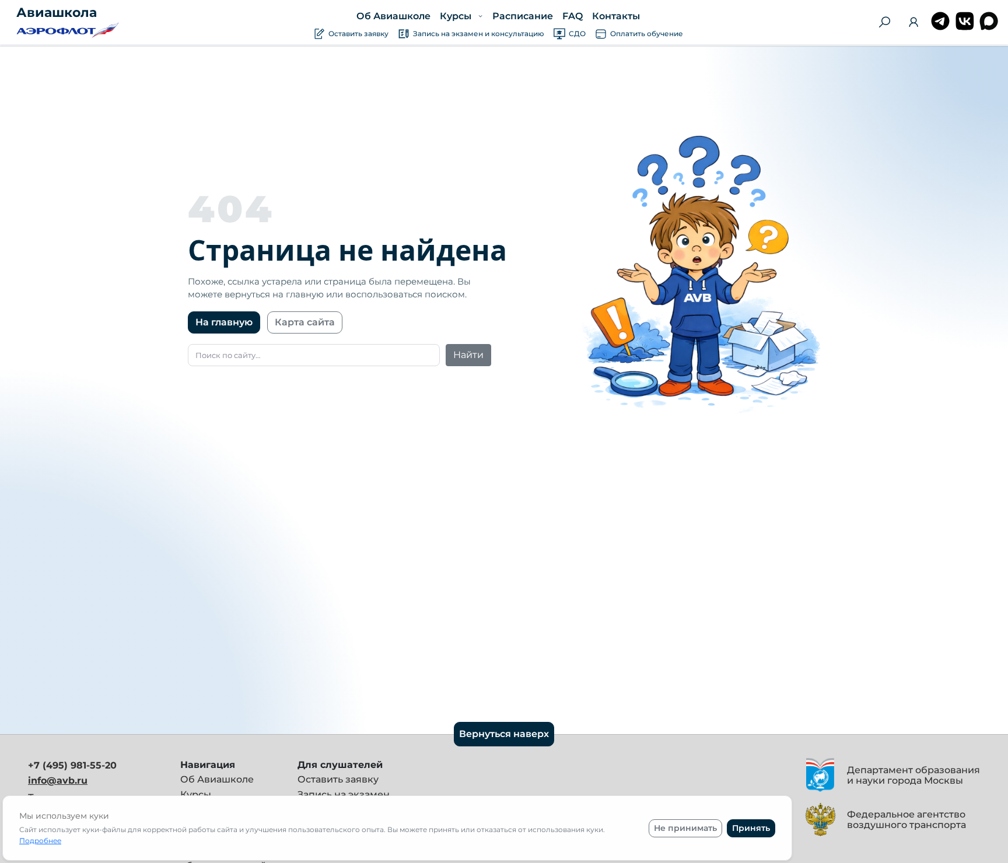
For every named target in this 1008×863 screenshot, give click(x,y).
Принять (751, 828)
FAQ (572, 16)
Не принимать (685, 828)
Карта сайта (305, 322)
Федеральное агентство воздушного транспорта (906, 819)
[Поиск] (884, 22)
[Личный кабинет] (914, 24)
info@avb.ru (58, 780)
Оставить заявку (338, 779)
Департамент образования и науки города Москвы (913, 775)
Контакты (615, 16)
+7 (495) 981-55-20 (72, 765)
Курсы (195, 794)
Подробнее (40, 840)
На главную (224, 322)
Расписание (522, 16)
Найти (468, 354)
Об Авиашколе (393, 16)
